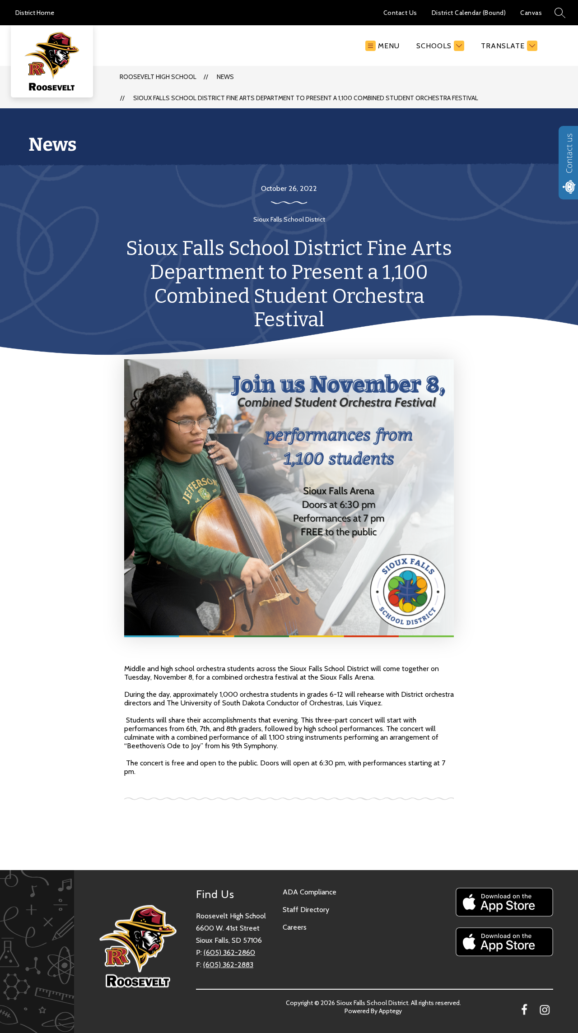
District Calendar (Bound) (469, 13)
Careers (295, 927)
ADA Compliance (309, 892)
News (225, 77)
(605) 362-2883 (228, 964)
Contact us (569, 153)
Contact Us (400, 13)
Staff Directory (306, 909)
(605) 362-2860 (229, 952)
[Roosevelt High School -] (55, 45)
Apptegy (390, 1011)
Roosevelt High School (158, 77)
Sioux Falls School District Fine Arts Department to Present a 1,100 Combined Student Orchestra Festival (305, 98)
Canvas (531, 13)
